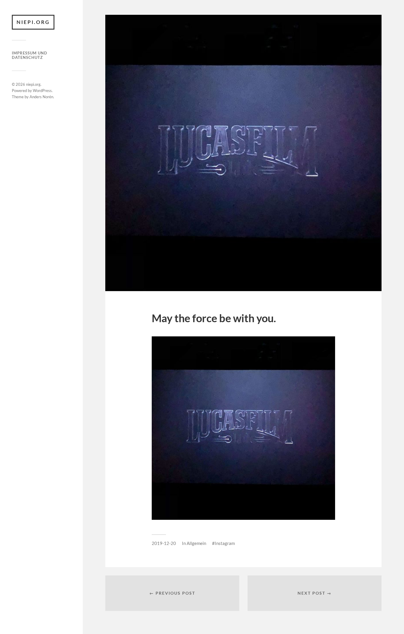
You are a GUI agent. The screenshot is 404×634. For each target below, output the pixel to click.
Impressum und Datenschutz (29, 55)
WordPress (42, 90)
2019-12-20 (164, 543)
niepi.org (33, 22)
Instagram (225, 543)
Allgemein (196, 543)
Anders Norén (41, 96)
